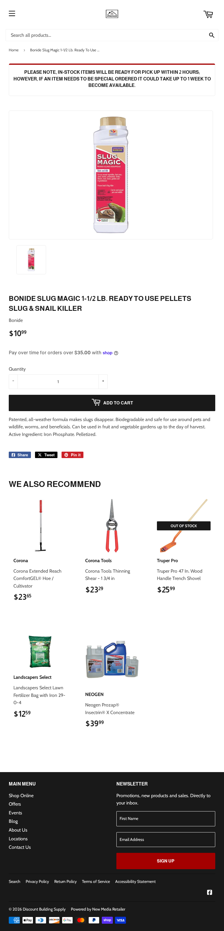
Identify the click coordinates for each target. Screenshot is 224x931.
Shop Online (21, 795)
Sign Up (165, 860)
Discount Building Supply (44, 909)
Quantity (17, 369)
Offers (15, 804)
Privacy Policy (37, 881)
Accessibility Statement (135, 881)
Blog (13, 821)
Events (15, 813)
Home (14, 50)
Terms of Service (96, 881)
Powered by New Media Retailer (98, 909)
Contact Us (20, 847)
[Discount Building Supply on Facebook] (209, 893)
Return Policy (65, 881)
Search (14, 881)
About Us (18, 830)
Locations (18, 838)
